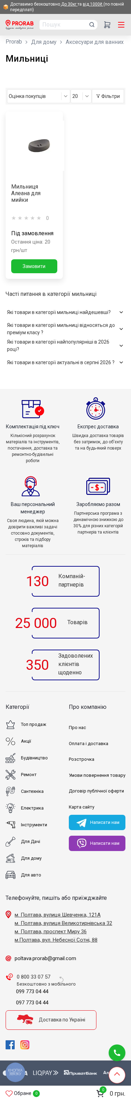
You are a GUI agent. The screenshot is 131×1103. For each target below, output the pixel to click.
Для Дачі (30, 841)
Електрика (32, 808)
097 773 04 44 (32, 1002)
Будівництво (34, 757)
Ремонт (29, 774)
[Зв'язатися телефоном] (117, 1052)
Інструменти (34, 824)
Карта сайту (81, 807)
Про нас (77, 727)
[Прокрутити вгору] (117, 1075)
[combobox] (38, 96)
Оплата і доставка (88, 743)
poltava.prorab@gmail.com (45, 958)
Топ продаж (33, 724)
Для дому (44, 42)
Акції (26, 741)
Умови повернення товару (97, 775)
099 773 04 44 (32, 991)
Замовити (34, 266)
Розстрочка (81, 759)
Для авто (31, 875)
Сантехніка (32, 791)
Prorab (14, 41)
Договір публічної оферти (96, 791)
